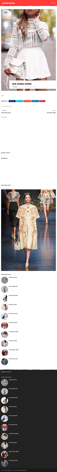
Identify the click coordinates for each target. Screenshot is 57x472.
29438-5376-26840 (13, 331)
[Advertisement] (28, 145)
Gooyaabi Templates (22, 470)
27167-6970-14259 (13, 358)
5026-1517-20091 (13, 304)
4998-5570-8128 (13, 277)
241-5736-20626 (13, 340)
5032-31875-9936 (13, 322)
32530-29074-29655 (13, 349)
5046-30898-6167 (13, 286)
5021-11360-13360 (13, 313)
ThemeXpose (8, 470)
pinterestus (8, 3)
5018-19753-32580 (13, 295)
